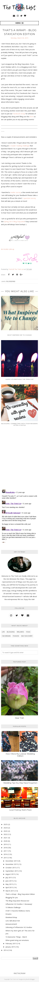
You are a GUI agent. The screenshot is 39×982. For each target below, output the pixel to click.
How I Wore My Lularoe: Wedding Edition (20, 755)
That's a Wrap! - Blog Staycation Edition (20, 894)
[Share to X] (13, 274)
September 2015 (12, 871)
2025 (5, 824)
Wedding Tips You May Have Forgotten (20, 783)
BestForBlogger (30, 979)
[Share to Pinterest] (17, 274)
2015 (5, 858)
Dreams (8, 914)
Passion (16, 636)
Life (3, 632)
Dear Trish (19, 718)
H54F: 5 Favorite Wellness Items (18, 911)
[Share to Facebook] (9, 274)
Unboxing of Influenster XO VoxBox (19, 927)
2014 (5, 950)
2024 (5, 828)
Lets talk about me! (13, 921)
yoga (28, 632)
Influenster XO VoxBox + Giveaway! (19, 904)
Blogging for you (12, 897)
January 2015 (10, 947)
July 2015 (9, 877)
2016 (5, 854)
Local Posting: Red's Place (20, 810)
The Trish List (14, 979)
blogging (10, 281)
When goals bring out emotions (17, 940)
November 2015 (12, 864)
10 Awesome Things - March (16, 937)
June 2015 (9, 881)
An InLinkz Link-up (7, 249)
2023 (5, 831)
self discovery (26, 636)
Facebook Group (19, 114)
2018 (5, 847)
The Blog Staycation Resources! (17, 901)
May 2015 (9, 884)
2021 (5, 838)
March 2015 (10, 891)
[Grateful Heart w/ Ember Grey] (19, 240)
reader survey (15, 192)
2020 (5, 841)
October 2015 (11, 867)
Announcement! (11, 924)
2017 (5, 851)
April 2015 (9, 887)
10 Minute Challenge (13, 907)
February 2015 (11, 943)
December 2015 (12, 861)
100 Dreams (6, 636)
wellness (20, 632)
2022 (5, 834)
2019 (5, 844)
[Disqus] (19, 459)
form (31, 116)
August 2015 (10, 874)
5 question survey (29, 198)
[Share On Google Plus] (21, 274)
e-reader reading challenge (19, 146)
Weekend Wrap (11, 917)
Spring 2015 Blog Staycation (14, 221)
